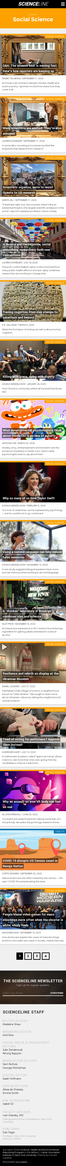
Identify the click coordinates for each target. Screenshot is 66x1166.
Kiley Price (8, 623)
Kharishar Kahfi (11, 752)
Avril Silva (8, 1035)
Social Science (55, 36)
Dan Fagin (9, 1132)
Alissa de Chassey (13, 1089)
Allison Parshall (11, 814)
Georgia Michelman (14, 1067)
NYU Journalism (18, 1162)
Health (60, 831)
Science (33, 4)
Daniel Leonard (10, 686)
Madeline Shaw (12, 1024)
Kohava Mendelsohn (13, 384)
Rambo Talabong (11, 78)
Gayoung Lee (9, 443)
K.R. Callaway (9, 325)
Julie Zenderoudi (12, 1049)
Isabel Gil (8, 1103)
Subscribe (56, 993)
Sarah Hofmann (12, 1078)
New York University (26, 1155)
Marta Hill (8, 200)
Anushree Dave (10, 932)
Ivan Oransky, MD (13, 1115)
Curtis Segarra (10, 873)
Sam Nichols (10, 1064)
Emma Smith (11, 1093)
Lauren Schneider (12, 141)
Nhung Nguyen (12, 1053)
